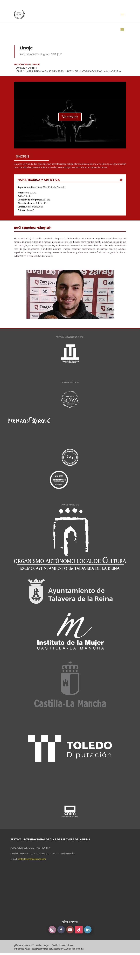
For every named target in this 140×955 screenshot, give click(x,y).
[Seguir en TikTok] (79, 929)
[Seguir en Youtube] (70, 929)
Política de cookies (62, 945)
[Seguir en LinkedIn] (88, 929)
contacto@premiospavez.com (32, 859)
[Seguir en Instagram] (52, 929)
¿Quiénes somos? (24, 945)
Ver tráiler (70, 117)
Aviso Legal (42, 945)
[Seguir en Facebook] (61, 929)
